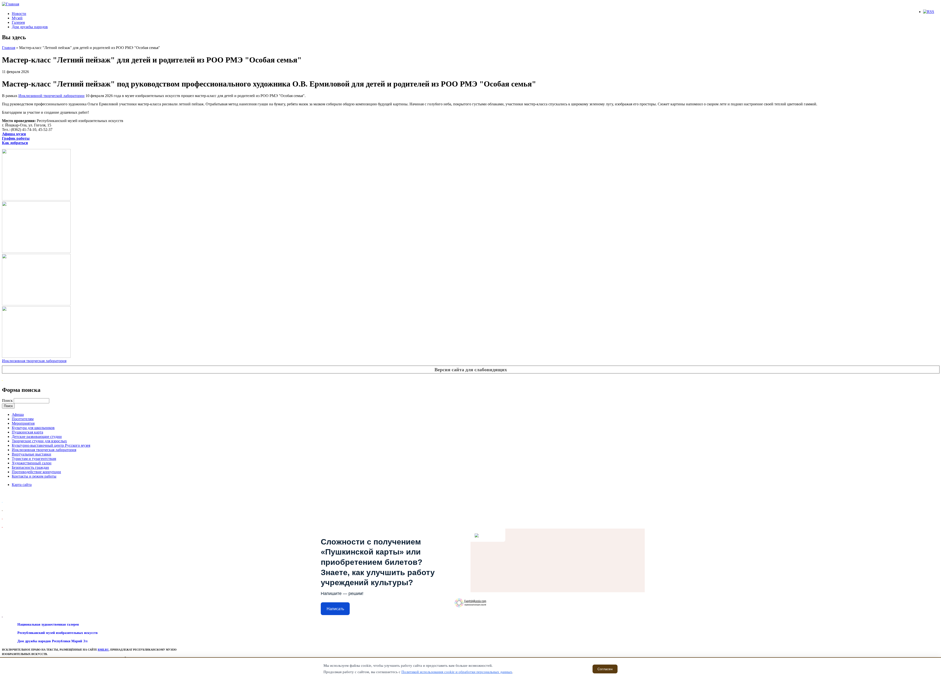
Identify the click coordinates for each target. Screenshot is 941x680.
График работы (16, 138)
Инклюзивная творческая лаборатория (34, 361)
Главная (8, 48)
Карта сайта (22, 484)
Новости (19, 14)
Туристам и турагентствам (34, 459)
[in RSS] (928, 12)
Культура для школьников (33, 428)
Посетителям (23, 419)
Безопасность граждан (30, 467)
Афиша (18, 414)
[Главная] (10, 4)
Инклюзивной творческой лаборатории (51, 96)
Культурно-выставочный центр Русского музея (51, 445)
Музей (17, 18)
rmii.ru (103, 649)
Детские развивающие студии (37, 436)
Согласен (605, 669)
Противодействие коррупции (36, 472)
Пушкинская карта (27, 432)
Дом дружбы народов (30, 27)
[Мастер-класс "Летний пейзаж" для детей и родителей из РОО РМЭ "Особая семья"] (36, 199)
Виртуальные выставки (31, 454)
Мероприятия (23, 423)
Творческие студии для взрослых (39, 441)
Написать (335, 609)
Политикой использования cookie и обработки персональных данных (456, 672)
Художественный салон (31, 463)
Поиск (8, 400)
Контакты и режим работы (34, 476)
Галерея (18, 22)
